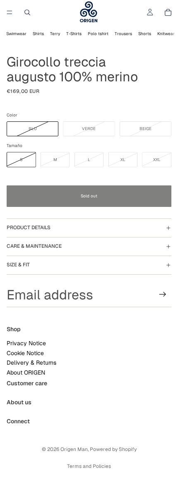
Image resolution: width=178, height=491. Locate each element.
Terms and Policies (89, 466)
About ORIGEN (26, 372)
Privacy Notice (26, 343)
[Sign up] (162, 294)
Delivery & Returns (31, 362)
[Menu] (9, 12)
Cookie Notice (25, 352)
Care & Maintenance (34, 246)
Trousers (123, 33)
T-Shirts (74, 33)
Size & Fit (18, 264)
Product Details (29, 227)
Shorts (144, 33)
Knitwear (166, 33)
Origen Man (74, 449)
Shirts (38, 33)
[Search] (27, 12)
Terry (55, 33)
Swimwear (16, 33)
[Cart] (168, 12)
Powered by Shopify (113, 449)
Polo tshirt (98, 33)
